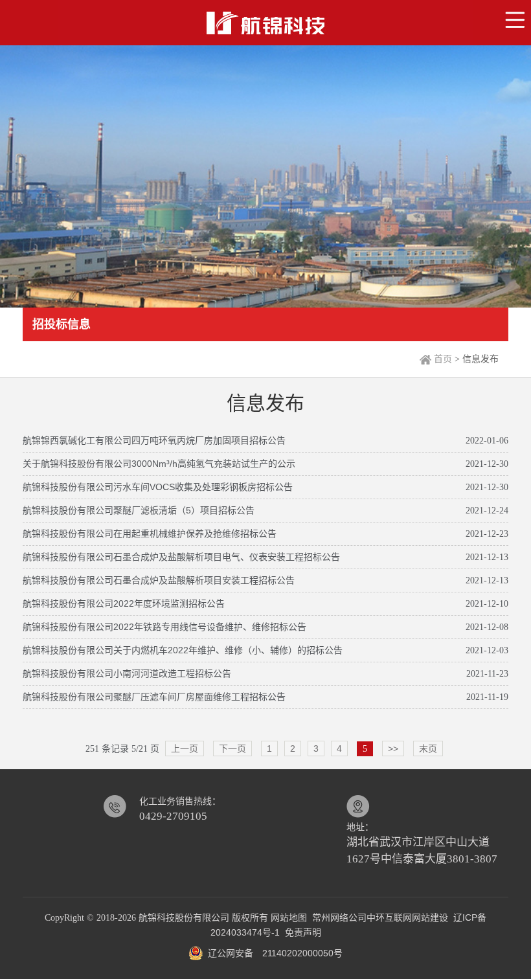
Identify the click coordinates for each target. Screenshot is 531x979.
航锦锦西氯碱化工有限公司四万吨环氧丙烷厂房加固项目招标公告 (154, 440)
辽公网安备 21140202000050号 (273, 953)
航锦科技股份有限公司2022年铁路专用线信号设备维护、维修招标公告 (164, 627)
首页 (443, 359)
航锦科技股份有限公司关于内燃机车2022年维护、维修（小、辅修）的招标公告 (183, 650)
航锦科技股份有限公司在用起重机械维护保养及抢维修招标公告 (150, 533)
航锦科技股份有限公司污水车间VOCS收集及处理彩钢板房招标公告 (158, 487)
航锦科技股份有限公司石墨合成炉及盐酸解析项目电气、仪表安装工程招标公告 (181, 557)
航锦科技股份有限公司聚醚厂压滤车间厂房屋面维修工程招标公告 (154, 697)
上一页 (184, 748)
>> (393, 748)
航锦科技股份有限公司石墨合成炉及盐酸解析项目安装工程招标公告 (159, 580)
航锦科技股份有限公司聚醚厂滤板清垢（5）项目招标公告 (138, 510)
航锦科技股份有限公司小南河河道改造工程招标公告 (127, 673)
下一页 (232, 748)
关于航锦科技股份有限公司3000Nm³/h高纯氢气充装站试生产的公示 (159, 463)
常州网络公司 (339, 917)
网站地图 (289, 917)
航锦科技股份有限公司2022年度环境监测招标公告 (124, 603)
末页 (428, 748)
